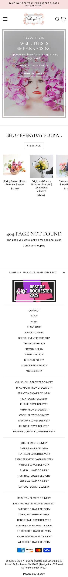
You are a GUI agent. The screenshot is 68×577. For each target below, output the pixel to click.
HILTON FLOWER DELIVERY (34, 426)
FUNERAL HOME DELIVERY (34, 470)
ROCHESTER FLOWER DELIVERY (34, 536)
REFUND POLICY (34, 354)
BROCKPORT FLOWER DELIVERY (34, 387)
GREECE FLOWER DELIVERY (34, 514)
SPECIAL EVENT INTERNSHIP (34, 338)
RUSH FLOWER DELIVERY (34, 404)
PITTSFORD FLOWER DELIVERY (34, 531)
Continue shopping (34, 245)
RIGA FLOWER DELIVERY (34, 398)
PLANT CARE (34, 327)
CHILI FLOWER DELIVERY (34, 442)
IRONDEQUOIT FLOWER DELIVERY (34, 525)
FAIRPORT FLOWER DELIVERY (34, 509)
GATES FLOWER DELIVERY (34, 448)
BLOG (34, 316)
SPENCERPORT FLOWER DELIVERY (34, 459)
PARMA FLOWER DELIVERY (34, 409)
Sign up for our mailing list (33, 272)
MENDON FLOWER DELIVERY (34, 420)
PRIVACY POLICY (34, 349)
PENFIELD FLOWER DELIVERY (34, 453)
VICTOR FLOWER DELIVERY (34, 464)
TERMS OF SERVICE (34, 343)
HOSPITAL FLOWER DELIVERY (34, 475)
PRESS (34, 321)
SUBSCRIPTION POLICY (34, 365)
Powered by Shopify (34, 573)
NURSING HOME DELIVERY (34, 481)
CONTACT (34, 310)
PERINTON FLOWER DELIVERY (34, 393)
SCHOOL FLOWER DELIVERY (34, 486)
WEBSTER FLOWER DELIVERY (34, 542)
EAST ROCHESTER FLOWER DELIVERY (34, 503)
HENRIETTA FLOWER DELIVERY (34, 520)
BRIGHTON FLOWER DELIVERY (34, 498)
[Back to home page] (34, 73)
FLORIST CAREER (34, 332)
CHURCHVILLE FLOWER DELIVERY (34, 382)
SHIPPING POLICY (34, 360)
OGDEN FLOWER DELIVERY (34, 415)
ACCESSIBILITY (34, 370)
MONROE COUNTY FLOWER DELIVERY (34, 431)
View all (34, 145)
